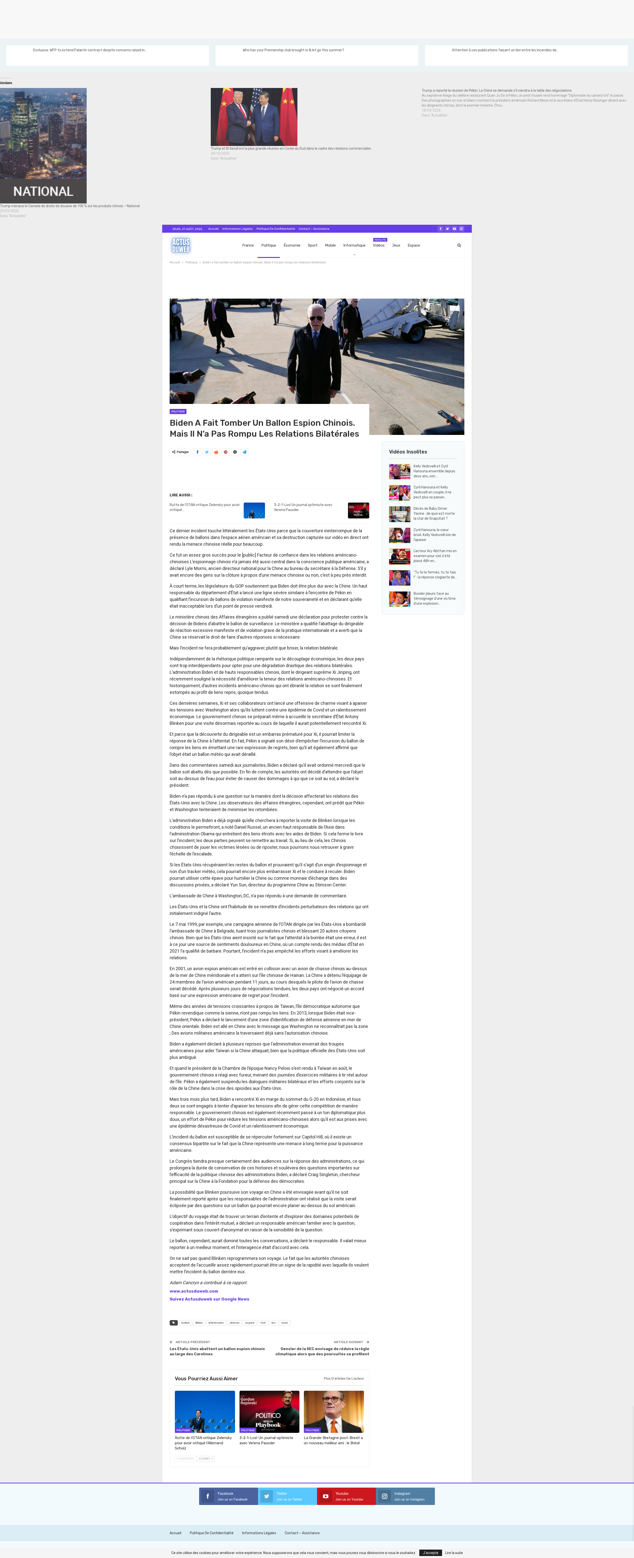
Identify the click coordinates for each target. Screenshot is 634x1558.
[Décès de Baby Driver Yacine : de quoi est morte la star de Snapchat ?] (399, 514)
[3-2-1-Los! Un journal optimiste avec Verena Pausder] (358, 510)
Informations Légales (237, 228)
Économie (292, 245)
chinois (234, 1322)
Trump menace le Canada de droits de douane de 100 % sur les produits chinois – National (70, 206)
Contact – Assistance (314, 228)
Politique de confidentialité (276, 228)
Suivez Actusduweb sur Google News (209, 1299)
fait (263, 1322)
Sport (312, 245)
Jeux (396, 245)
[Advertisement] (148, 18)
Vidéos (379, 243)
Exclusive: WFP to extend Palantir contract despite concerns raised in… (90, 50)
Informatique (354, 245)
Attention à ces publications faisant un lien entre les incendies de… (505, 50)
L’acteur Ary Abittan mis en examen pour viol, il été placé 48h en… (435, 556)
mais (284, 1322)
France (248, 245)
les (273, 1322)
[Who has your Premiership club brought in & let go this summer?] (228, 56)
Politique (268, 245)
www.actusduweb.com (194, 1291)
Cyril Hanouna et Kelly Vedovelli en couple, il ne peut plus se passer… (432, 492)
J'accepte (430, 1553)
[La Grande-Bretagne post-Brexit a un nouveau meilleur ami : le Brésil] (334, 1412)
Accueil (213, 228)
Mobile (330, 245)
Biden (199, 1322)
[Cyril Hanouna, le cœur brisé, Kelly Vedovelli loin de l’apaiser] (399, 535)
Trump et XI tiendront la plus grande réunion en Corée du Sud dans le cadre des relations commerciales (291, 148)
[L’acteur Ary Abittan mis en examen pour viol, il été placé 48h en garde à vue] (399, 557)
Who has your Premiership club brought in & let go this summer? (293, 50)
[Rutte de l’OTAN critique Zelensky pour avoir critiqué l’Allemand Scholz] (254, 510)
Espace (414, 245)
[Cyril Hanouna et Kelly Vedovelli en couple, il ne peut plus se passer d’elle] (399, 493)
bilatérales (216, 1322)
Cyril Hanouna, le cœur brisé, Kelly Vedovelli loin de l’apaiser (435, 535)
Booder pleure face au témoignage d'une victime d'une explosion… (435, 599)
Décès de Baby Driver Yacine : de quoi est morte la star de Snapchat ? (434, 514)
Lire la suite (454, 1553)
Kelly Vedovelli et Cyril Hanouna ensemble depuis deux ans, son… (434, 471)
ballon (185, 1322)
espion (250, 1322)
